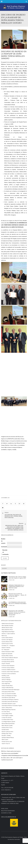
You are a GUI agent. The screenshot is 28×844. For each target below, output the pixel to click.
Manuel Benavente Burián (8, 723)
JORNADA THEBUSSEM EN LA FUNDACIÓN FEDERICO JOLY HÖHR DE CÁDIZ (16, 586)
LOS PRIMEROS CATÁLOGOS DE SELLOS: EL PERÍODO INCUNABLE (17, 603)
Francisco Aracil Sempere (8, 665)
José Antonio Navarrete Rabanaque (10, 689)
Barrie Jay (4, 635)
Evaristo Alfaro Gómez (7, 655)
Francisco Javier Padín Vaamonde (10, 671)
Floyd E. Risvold (6, 663)
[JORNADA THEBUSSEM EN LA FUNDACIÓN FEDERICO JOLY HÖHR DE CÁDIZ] (4, 588)
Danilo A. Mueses (6, 647)
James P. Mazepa (6, 679)
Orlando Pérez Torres (7, 727)
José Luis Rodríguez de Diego (9, 695)
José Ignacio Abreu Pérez (8, 691)
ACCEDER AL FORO (6, 812)
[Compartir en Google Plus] (19, 503)
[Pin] (23, 503)
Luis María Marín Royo (7, 719)
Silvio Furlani (5, 739)
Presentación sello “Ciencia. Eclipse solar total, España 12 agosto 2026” (17, 577)
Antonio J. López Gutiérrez (8, 633)
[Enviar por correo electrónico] (2, 507)
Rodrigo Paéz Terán (7, 733)
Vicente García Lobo (7, 741)
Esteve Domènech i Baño (8, 651)
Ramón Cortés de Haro (7, 731)
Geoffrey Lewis (5, 675)
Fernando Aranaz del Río (8, 661)
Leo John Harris (6, 711)
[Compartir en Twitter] (6, 503)
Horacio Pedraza (6, 677)
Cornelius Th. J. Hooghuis (8, 645)
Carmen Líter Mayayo (7, 639)
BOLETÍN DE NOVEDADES (8, 810)
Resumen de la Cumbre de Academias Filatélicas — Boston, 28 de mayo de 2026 (17, 595)
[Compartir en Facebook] (2, 503)
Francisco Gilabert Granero (8, 669)
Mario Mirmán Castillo (7, 725)
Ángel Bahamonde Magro (8, 631)
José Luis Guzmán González (9, 693)
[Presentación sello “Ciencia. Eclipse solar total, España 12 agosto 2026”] (4, 579)
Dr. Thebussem (5, 649)
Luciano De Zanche (6, 717)
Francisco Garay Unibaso (8, 667)
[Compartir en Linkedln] (11, 503)
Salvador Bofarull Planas (8, 737)
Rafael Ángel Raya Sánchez (9, 709)
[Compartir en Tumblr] (15, 503)
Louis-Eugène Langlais (7, 715)
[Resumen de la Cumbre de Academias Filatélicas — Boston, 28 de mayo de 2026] (4, 596)
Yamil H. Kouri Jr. (6, 743)
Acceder (5, 558)
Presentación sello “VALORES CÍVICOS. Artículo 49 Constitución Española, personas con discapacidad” (17, 612)
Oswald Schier (5, 729)
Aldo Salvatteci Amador (7, 625)
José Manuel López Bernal (8, 697)
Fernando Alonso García (8, 659)
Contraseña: (4, 546)
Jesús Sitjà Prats (6, 683)
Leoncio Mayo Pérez (7, 713)
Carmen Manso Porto (7, 641)
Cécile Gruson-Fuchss (7, 643)
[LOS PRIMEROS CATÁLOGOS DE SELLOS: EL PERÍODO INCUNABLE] (4, 605)
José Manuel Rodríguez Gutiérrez (10, 699)
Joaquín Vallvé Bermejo (7, 687)
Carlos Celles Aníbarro (7, 637)
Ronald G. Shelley (6, 735)
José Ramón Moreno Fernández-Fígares (12, 705)
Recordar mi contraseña (5, 552)
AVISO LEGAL (4, 808)
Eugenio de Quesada (7, 653)
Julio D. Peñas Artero (7, 707)
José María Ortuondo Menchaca (10, 701)
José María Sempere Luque (9, 703)
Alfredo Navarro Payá (7, 627)
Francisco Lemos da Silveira (9, 673)
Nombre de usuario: (3, 541)
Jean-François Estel (7, 681)
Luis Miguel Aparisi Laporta (8, 721)
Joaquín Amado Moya (7, 685)
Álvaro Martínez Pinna (7, 629)
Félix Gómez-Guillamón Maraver (10, 657)
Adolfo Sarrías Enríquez (8, 623)
